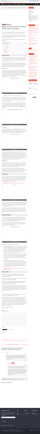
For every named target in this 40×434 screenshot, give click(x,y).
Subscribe (4, 421)
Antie (8, 352)
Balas (26, 360)
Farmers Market (6, 50)
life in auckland (9, 24)
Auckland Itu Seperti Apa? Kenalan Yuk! (14, 95)
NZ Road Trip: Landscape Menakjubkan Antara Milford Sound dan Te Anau (33, 67)
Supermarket (5, 45)
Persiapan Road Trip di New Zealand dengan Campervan (13, 340)
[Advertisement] (14, 319)
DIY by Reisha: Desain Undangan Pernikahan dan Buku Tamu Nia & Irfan (34, 60)
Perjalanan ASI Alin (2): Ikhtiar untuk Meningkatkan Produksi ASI (33, 44)
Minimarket (5, 51)
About (5, 4)
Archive (18, 4)
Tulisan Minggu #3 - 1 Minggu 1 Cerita (11, 379)
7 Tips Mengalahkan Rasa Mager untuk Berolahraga (16, 344)
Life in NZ (14, 4)
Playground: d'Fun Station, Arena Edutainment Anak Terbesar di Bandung (33, 75)
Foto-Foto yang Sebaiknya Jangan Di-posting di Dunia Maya (33, 63)
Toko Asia (5, 49)
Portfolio (9, 4)
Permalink (26, 353)
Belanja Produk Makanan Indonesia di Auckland (15, 183)
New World (9, 61)
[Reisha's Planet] (20, 2)
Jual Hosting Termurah (32, 50)
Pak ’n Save (7, 47)
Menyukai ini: (6, 52)
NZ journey (6, 7)
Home (3, 7)
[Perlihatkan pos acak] (38, 4)
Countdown (7, 46)
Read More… (30, 21)
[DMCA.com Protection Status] (33, 97)
